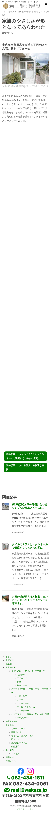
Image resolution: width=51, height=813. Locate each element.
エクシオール (23, 703)
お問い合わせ (12, 761)
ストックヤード (24, 710)
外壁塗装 (15, 746)
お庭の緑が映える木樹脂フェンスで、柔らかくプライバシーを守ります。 (30, 600)
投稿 (11, 12)
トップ (4, 12)
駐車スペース (23, 685)
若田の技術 (11, 667)
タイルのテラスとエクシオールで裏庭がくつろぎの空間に (25, 456)
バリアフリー (23, 718)
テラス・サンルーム (26, 707)
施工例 (17, 12)
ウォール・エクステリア (22, 735)
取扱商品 (10, 725)
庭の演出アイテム (19, 743)
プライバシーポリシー (25, 809)
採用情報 (10, 757)
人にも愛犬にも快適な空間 (25, 467)
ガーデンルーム (18, 728)
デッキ (20, 700)
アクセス (15, 753)
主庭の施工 (22, 696)
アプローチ (22, 678)
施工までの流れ (13, 721)
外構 (19, 682)
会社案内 (10, 750)
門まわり (21, 674)
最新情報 (10, 660)
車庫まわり (16, 732)
